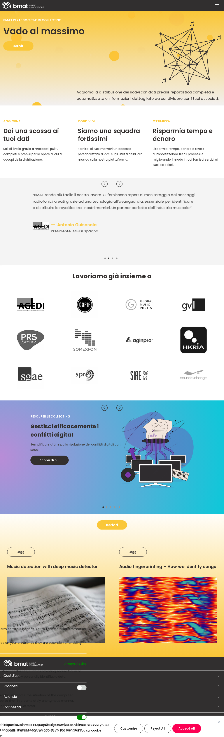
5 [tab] (121, 507)
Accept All (186, 728)
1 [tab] (106, 259)
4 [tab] (119, 259)
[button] (217, 6)
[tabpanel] (112, 221)
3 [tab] (115, 259)
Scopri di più (50, 460)
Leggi (21, 551)
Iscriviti (18, 46)
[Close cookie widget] (219, 722)
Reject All (157, 728)
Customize (128, 728)
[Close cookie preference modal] (87, 616)
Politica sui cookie (87, 730)
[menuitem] (23, 7)
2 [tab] (110, 259)
